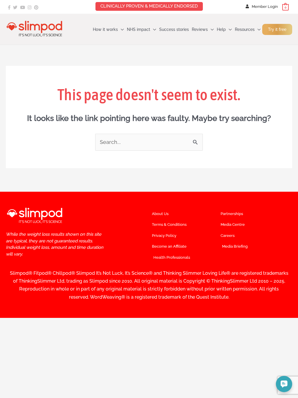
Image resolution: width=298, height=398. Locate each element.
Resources (245, 29)
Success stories (174, 29)
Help (221, 29)
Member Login (265, 6)
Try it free (277, 29)
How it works (105, 29)
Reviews (200, 29)
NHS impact (138, 29)
